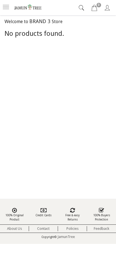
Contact (43, 228)
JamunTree (66, 237)
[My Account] (107, 8)
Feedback (101, 228)
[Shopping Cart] (94, 8)
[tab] (82, 8)
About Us (14, 228)
